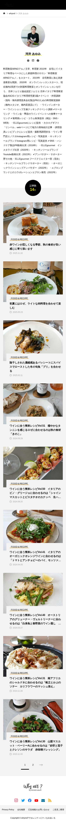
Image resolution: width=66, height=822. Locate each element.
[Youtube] (36, 800)
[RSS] (50, 800)
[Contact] (43, 800)
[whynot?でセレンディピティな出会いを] (9, 5)
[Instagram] (33, 60)
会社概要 (21, 809)
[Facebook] (38, 60)
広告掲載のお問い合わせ (38, 809)
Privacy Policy (8, 809)
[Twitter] (23, 800)
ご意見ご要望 (58, 809)
